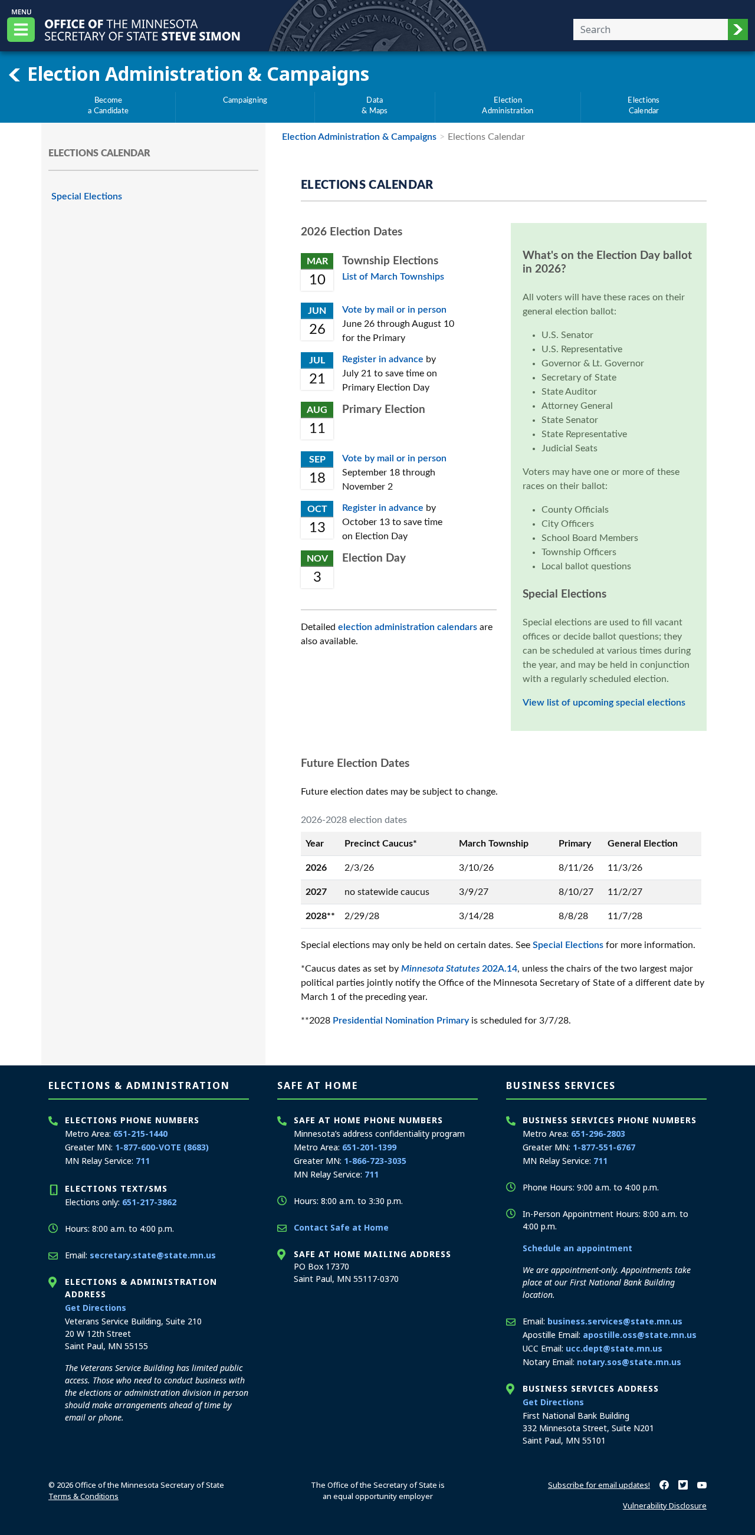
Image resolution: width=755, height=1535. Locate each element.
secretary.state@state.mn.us (153, 1255)
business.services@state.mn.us (614, 1321)
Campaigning (245, 100)
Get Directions (95, 1307)
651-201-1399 (369, 1147)
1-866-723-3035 (375, 1160)
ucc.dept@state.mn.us (614, 1348)
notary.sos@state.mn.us (629, 1361)
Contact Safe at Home (341, 1227)
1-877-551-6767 (604, 1147)
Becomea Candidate (108, 105)
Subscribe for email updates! (599, 1485)
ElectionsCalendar (643, 105)
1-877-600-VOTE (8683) (162, 1147)
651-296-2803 (598, 1133)
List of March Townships (393, 276)
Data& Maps (375, 105)
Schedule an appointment (577, 1248)
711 (143, 1160)
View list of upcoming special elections (604, 702)
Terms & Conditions (83, 1496)
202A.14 (459, 968)
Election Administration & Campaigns (195, 73)
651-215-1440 (140, 1133)
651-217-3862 (149, 1202)
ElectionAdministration (507, 105)
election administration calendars (407, 627)
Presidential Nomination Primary (401, 1020)
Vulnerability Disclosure (665, 1505)
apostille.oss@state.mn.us (640, 1334)
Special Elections (86, 196)
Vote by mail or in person (394, 309)
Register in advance (383, 359)
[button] (738, 29)
